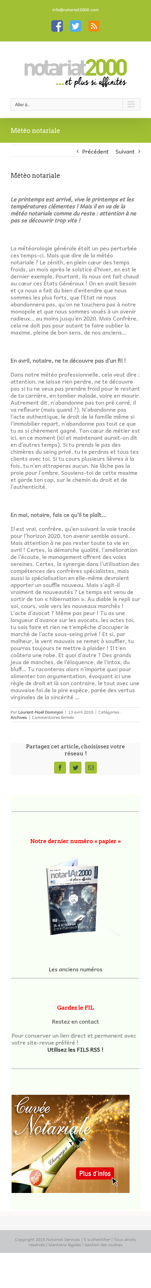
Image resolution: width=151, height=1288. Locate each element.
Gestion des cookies (104, 1244)
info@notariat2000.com (75, 9)
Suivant (125, 151)
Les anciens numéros (76, 968)
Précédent (95, 151)
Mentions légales (64, 1244)
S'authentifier (97, 1239)
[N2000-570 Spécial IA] (75, 894)
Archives (19, 717)
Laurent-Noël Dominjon (40, 711)
